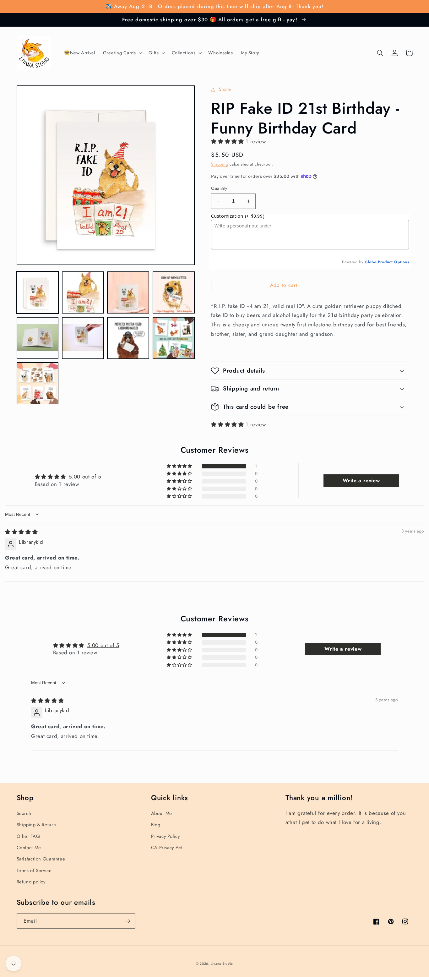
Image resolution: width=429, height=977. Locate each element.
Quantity (219, 188)
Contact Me (29, 847)
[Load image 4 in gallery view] (174, 293)
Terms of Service (34, 870)
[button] (122, 53)
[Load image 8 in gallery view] (174, 338)
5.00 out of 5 (85, 476)
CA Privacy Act (167, 847)
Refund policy (31, 881)
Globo (370, 262)
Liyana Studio (222, 963)
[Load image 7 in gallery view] (128, 338)
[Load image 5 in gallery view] (38, 338)
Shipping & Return (36, 824)
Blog (155, 824)
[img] (21, 532)
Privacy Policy (165, 836)
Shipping (219, 164)
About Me (161, 813)
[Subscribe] (127, 921)
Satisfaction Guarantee (41, 858)
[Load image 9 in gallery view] (38, 384)
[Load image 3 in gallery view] (128, 293)
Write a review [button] (361, 480)
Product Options (393, 262)
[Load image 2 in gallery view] (83, 293)
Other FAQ (28, 836)
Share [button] (225, 89)
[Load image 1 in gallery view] (38, 293)
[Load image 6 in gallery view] (83, 338)
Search (24, 813)
